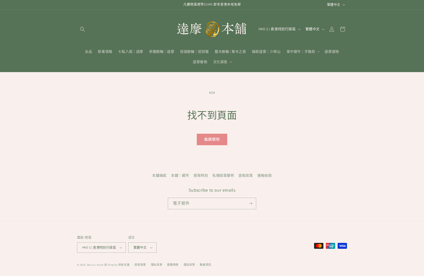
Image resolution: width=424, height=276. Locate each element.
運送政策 (189, 264)
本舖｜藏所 (180, 175)
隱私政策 (156, 264)
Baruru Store (95, 264)
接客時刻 (201, 175)
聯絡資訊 (205, 264)
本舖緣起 (159, 175)
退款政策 (245, 175)
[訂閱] (250, 203)
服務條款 (173, 264)
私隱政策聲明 (223, 175)
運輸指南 (264, 175)
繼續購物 (212, 139)
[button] (82, 29)
